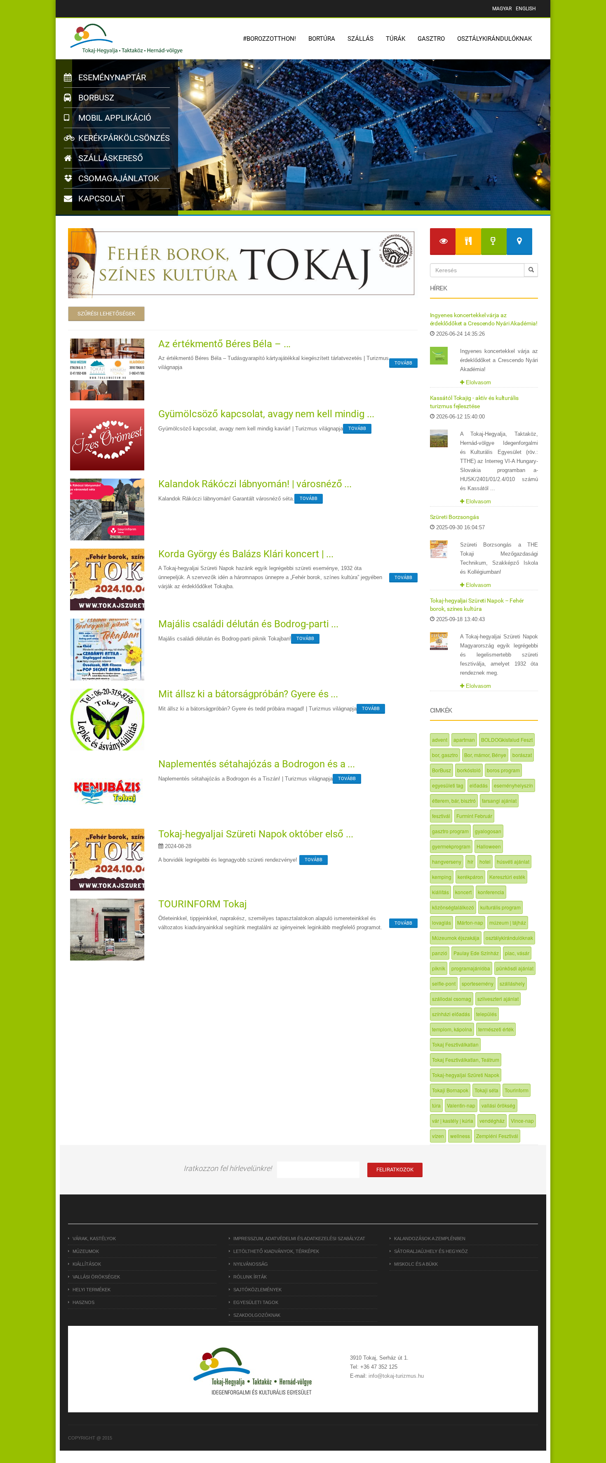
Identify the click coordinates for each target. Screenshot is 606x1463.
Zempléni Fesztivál (497, 1135)
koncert (463, 891)
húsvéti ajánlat (513, 861)
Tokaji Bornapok (450, 1090)
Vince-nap (522, 1120)
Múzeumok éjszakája (455, 937)
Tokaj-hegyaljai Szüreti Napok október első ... (255, 834)
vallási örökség (498, 1105)
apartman (464, 739)
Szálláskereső (109, 158)
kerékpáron (470, 876)
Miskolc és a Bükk (416, 1264)
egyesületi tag (447, 785)
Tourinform (516, 1090)
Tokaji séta (486, 1090)
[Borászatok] (494, 241)
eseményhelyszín (513, 785)
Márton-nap (470, 922)
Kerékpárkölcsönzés (123, 138)
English (526, 9)
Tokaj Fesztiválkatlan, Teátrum (465, 1059)
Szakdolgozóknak (256, 1315)
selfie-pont (444, 983)
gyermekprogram (451, 846)
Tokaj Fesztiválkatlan (455, 1044)
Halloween (489, 846)
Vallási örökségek (96, 1276)
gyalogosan (488, 830)
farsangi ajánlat (499, 800)
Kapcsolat (100, 198)
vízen (438, 1135)
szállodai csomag (451, 998)
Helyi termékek (91, 1289)
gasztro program (450, 830)
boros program (503, 770)
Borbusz (95, 98)
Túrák (395, 38)
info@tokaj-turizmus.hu (396, 1376)
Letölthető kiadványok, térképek (276, 1251)
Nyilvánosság (250, 1264)
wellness (460, 1135)
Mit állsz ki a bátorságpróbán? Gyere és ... (248, 694)
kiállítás (440, 891)
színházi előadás (451, 1013)
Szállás (360, 38)
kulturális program (500, 907)
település (486, 1013)
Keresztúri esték (507, 876)
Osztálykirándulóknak (494, 38)
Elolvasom (477, 382)
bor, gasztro (445, 754)
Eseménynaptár (111, 77)
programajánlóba (470, 968)
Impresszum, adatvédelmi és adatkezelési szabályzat (299, 1238)
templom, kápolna (452, 1029)
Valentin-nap (461, 1105)
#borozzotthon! (269, 38)
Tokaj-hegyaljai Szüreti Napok (465, 1074)
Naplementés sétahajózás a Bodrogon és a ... (256, 764)
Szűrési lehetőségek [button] (106, 314)
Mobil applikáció (113, 118)
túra (436, 1105)
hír (470, 861)
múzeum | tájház (507, 922)
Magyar (502, 9)
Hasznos (83, 1302)
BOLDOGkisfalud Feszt (507, 739)
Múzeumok (86, 1251)
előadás (479, 785)
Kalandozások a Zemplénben (429, 1238)
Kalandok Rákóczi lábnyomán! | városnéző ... (255, 484)
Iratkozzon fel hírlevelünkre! (227, 1168)
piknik (438, 968)
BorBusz (441, 770)
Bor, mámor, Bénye (485, 754)
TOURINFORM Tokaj (202, 904)
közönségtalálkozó (453, 907)
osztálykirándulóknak (509, 937)
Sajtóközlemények (257, 1289)
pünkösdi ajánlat (514, 968)
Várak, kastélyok (94, 1238)
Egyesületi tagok (255, 1302)
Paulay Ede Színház (476, 952)
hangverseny (446, 861)
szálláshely (512, 983)
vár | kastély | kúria (452, 1120)
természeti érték (496, 1029)
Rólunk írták (250, 1276)
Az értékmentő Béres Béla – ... (224, 344)
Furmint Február (474, 815)
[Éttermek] (468, 241)
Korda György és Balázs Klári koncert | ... (246, 554)
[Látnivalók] (443, 241)
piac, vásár (517, 952)
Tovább (403, 363)
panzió (439, 952)
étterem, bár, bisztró (454, 800)
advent (439, 739)
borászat (522, 754)
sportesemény (477, 983)
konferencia (491, 891)
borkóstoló (469, 770)
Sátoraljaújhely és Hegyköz (431, 1251)
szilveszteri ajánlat (498, 998)
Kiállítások (87, 1264)
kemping (441, 876)
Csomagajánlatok (117, 178)
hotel (485, 861)
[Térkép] (519, 241)
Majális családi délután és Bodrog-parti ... (248, 624)
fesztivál (441, 815)
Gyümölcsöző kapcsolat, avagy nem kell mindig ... (266, 414)
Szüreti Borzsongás (454, 517)
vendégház (492, 1120)
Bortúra (321, 38)
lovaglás (441, 922)
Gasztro (431, 38)
